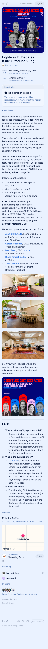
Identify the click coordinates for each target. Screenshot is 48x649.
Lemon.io (13, 460)
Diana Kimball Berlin (15, 257)
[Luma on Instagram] (18, 621)
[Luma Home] (5, 3)
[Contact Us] (27, 621)
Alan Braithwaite (13, 234)
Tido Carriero (12, 263)
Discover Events (26, 3)
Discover (6, 625)
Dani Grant (10, 250)
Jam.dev (27, 250)
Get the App (37, 621)
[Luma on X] (23, 621)
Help (21, 625)
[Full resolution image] (23, 285)
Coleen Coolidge (13, 243)
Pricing (14, 625)
